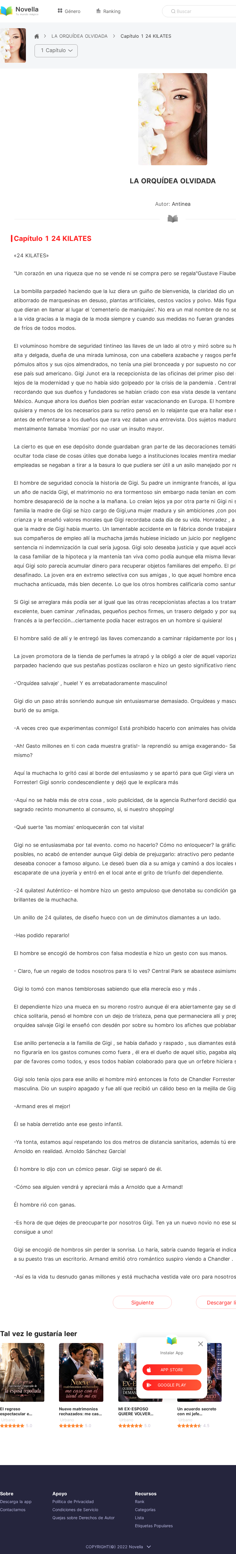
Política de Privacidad (73, 1501)
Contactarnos (12, 1509)
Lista (139, 1517)
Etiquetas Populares (154, 1525)
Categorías (145, 1509)
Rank (139, 1501)
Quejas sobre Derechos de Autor (83, 1517)
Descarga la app (16, 1501)
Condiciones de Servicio (75, 1509)
